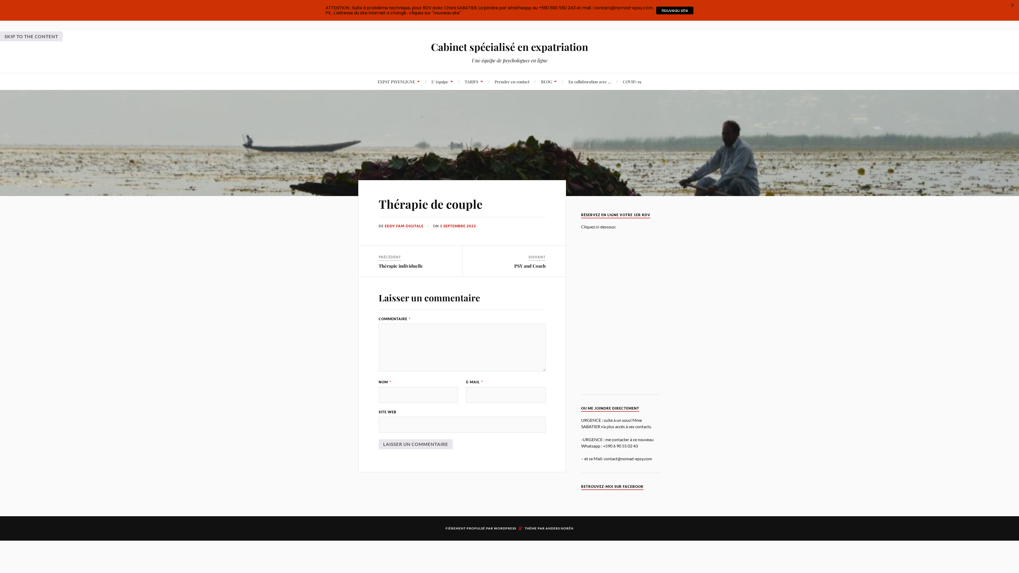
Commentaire (395, 319)
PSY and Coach (530, 266)
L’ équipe (439, 81)
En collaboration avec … (589, 81)
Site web (387, 412)
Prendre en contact (512, 81)
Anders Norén (559, 528)
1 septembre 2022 (458, 226)
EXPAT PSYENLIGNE (396, 81)
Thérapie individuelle (401, 266)
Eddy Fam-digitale (404, 226)
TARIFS (471, 81)
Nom (385, 382)
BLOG (546, 81)
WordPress (505, 528)
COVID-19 (632, 81)
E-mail (474, 382)
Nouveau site (675, 10)
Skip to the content (31, 36)
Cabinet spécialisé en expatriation (509, 47)
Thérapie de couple (430, 204)
